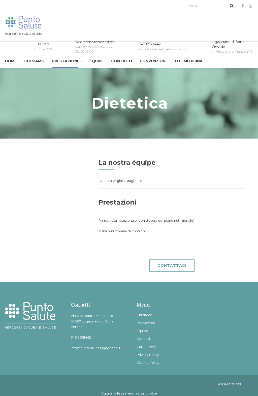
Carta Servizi (147, 347)
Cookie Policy (148, 362)
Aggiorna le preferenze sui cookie (129, 393)
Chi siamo (34, 61)
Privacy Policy (148, 355)
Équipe (96, 61)
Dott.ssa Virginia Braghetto (120, 181)
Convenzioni (153, 61)
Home (11, 61)
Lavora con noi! (229, 384)
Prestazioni (65, 61)
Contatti (121, 61)
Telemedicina (188, 61)
